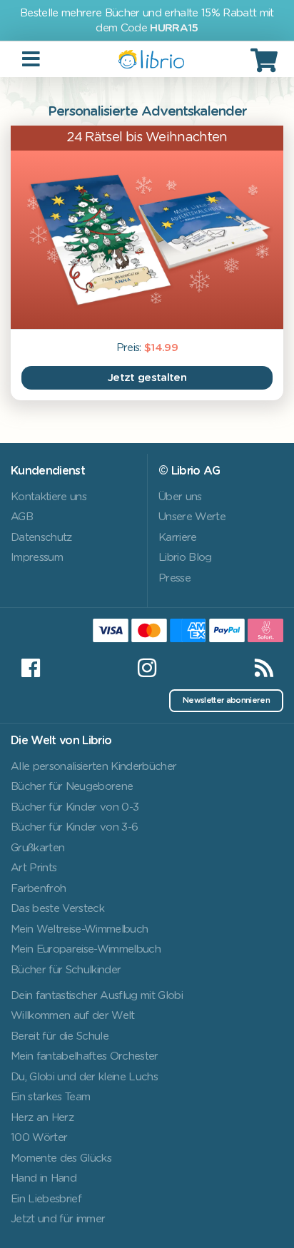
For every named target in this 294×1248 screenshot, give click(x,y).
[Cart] (266, 60)
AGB (22, 517)
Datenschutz (41, 537)
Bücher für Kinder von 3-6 (74, 827)
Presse (174, 578)
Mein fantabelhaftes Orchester (84, 1056)
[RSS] (264, 668)
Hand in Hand (43, 1178)
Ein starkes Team (50, 1097)
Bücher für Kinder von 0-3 (74, 807)
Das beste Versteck (57, 908)
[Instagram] (147, 668)
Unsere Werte (191, 517)
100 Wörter (39, 1137)
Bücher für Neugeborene (72, 786)
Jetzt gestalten (147, 377)
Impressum (37, 557)
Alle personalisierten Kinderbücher (93, 766)
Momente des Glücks (61, 1158)
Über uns (180, 497)
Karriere (177, 537)
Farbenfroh (38, 888)
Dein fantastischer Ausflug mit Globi (97, 995)
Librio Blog (185, 557)
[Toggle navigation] (32, 59)
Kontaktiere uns (48, 497)
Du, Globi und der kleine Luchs (84, 1077)
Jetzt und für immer (58, 1219)
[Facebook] (30, 668)
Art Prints (33, 868)
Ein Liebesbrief (46, 1199)
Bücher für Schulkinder (66, 970)
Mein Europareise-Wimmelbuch (86, 949)
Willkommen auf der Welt (73, 1015)
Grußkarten (37, 848)
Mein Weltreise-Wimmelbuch (79, 929)
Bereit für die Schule (59, 1036)
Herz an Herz (42, 1117)
